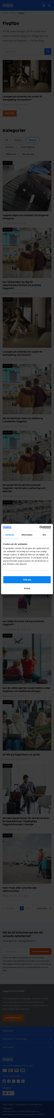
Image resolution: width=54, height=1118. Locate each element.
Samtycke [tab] (9, 535)
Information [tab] (27, 535)
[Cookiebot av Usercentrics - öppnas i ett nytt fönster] (39, 527)
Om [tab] (44, 535)
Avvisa (27, 588)
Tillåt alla (27, 580)
